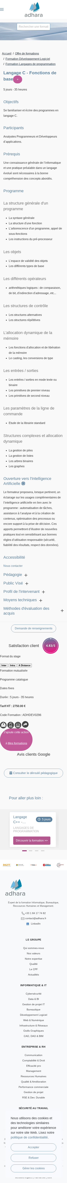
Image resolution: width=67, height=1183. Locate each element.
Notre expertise (33, 958)
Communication (33, 1055)
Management (33, 1071)
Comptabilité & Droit (33, 1060)
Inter (3, 665)
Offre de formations (27, 53)
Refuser (34, 1157)
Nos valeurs (33, 953)
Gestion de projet (33, 1092)
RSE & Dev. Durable (33, 1097)
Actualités (33, 974)
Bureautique (33, 1009)
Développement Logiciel (33, 1014)
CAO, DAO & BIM (33, 1036)
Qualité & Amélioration (33, 1081)
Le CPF (33, 969)
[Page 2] (30, 850)
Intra (12, 665)
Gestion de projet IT (33, 1004)
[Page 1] (24, 850)
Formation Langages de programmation (31, 64)
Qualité (33, 963)
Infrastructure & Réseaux (33, 1025)
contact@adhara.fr (35, 918)
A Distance (24, 665)
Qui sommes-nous (33, 948)
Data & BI (33, 999)
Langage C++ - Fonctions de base (23, 819)
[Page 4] (42, 850)
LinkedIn (35, 923)
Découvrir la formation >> (32, 840)
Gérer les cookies (34, 1168)
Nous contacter (13, 565)
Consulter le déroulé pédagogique (35, 773)
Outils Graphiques (33, 1030)
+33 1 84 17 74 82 (35, 913)
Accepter (33, 1147)
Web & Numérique (33, 1020)
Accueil (6, 53)
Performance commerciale (33, 1087)
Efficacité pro (33, 1065)
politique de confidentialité (29, 1137)
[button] (2, 9)
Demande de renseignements (33, 628)
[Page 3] (36, 850)
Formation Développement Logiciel (28, 58)
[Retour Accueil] (33, 9)
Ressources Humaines (33, 1076)
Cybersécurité (33, 993)
